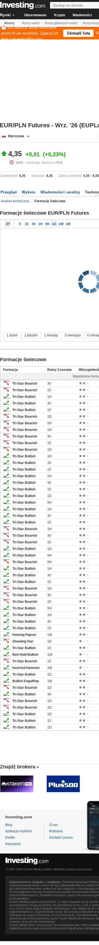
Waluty (9, 23)
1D (54, 224)
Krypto (59, 15)
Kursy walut (30, 23)
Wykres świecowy (8, 224)
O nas (53, 825)
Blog (8, 825)
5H (47, 224)
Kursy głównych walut (61, 23)
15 (27, 224)
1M (68, 224)
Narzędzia (13, 844)
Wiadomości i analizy (60, 192)
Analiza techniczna (15, 201)
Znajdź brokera (17, 766)
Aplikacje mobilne (18, 831)
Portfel (10, 837)
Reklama (56, 831)
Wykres (28, 192)
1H (40, 224)
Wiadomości (82, 15)
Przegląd (9, 192)
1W (61, 224)
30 (33, 224)
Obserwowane (35, 15)
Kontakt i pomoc (61, 837)
